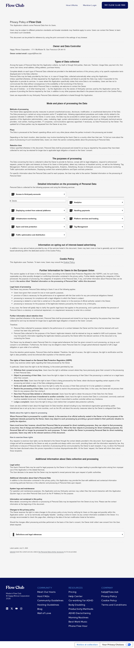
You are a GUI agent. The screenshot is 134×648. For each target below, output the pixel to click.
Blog (39, 608)
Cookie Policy (69, 262)
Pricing (72, 591)
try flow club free (114, 5)
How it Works (72, 5)
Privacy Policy (109, 596)
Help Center (76, 596)
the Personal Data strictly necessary (51, 552)
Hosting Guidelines (48, 604)
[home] (15, 5)
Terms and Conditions (114, 604)
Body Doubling (77, 604)
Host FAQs (43, 596)
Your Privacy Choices (113, 644)
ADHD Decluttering (80, 613)
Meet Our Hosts (46, 591)
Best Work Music (78, 621)
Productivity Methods (81, 608)
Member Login (90, 5)
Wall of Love (44, 613)
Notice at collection (87, 644)
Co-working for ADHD (81, 600)
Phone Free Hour (78, 625)
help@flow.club (109, 591)
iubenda (12, 552)
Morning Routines (78, 617)
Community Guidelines (50, 600)
